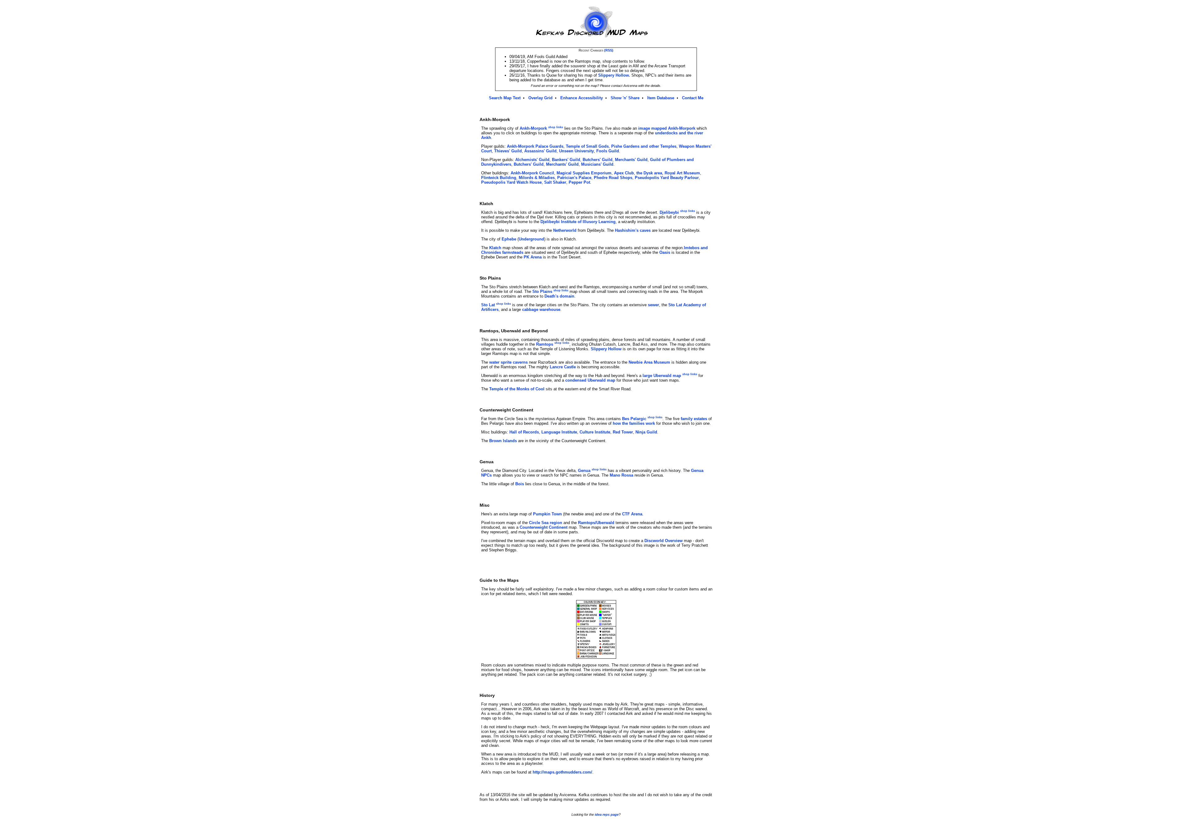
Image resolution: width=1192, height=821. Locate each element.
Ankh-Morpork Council (532, 173)
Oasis (664, 252)
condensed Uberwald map (590, 380)
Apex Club (624, 173)
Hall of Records (524, 432)
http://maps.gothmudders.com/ (562, 772)
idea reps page (607, 814)
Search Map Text (505, 98)
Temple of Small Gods (587, 146)
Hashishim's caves (633, 230)
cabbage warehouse (541, 309)
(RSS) (608, 50)
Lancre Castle (563, 367)
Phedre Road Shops (613, 177)
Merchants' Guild (631, 159)
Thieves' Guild (508, 151)
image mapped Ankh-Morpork (666, 128)
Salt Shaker (555, 182)
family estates (694, 418)
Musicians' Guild (597, 164)
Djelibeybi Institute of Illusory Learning (578, 221)
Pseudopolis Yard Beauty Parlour (667, 177)
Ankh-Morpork (533, 128)
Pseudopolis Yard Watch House (511, 182)
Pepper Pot (579, 182)
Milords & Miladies (537, 177)
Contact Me (692, 98)
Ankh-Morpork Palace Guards (535, 146)
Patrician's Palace (574, 177)
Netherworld (564, 230)
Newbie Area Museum (649, 362)
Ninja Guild (646, 432)
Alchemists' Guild (532, 159)
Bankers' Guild (566, 159)
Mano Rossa (621, 475)
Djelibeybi (669, 212)
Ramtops (544, 344)
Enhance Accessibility (581, 98)
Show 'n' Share (625, 98)
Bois (519, 484)
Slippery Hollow (606, 349)
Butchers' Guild (597, 159)
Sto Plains (542, 291)
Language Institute (559, 432)
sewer (653, 305)
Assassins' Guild (540, 151)
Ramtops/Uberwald (596, 522)
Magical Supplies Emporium (584, 173)
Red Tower (623, 432)
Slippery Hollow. (614, 75)
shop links (555, 127)
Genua (584, 470)
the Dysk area (649, 173)
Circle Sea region (545, 522)
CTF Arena (632, 514)
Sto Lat (488, 305)
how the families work (634, 423)
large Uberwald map (662, 375)
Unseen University (576, 151)
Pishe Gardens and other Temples (643, 146)
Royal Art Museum (682, 173)
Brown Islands (503, 440)
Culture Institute (595, 432)
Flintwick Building (498, 177)
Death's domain (559, 296)
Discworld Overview (663, 540)
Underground (531, 239)
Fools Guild (607, 151)
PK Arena (533, 257)
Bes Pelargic (634, 418)
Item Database (660, 98)
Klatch (495, 247)
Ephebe (509, 239)
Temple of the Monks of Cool (516, 389)
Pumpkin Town (547, 514)
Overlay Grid (540, 98)
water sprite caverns (508, 362)
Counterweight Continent (543, 527)
